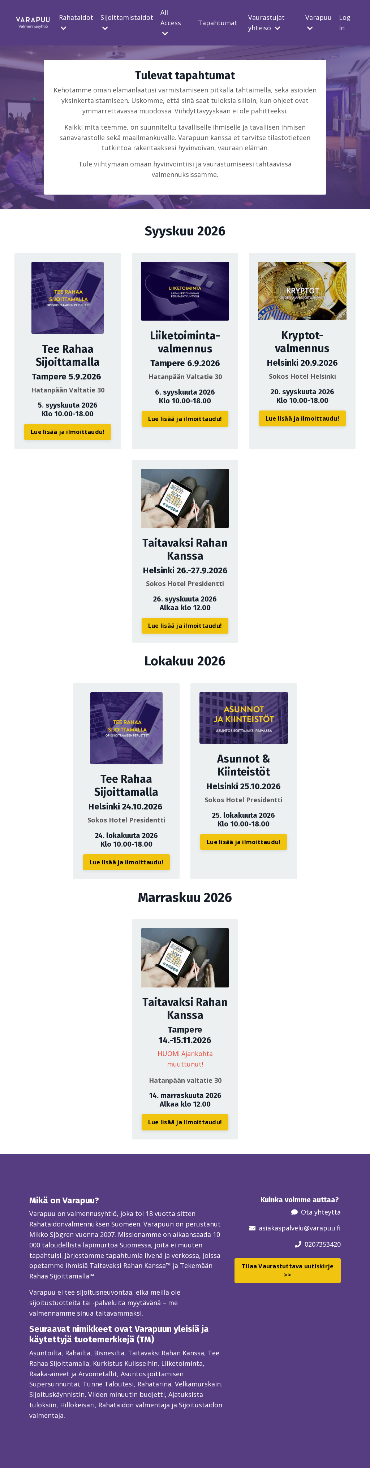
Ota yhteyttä (321, 1212)
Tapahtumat (217, 22)
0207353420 (323, 1244)
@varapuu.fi (322, 1228)
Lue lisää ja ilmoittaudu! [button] (67, 432)
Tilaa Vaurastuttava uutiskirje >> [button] (288, 1270)
